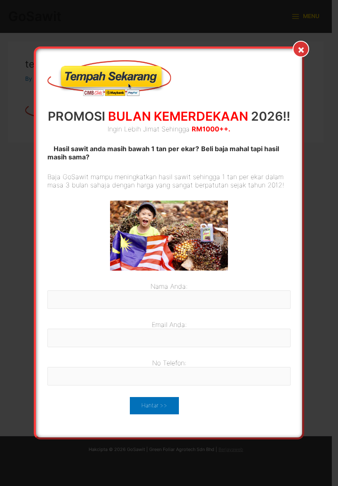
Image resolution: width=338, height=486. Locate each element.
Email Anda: (169, 324)
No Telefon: (169, 363)
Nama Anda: (169, 286)
